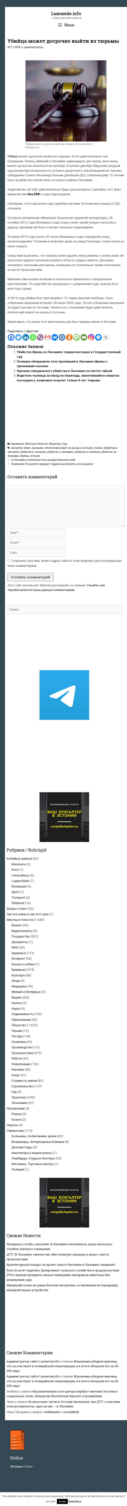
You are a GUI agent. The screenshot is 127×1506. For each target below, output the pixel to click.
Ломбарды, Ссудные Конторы (33, 1158)
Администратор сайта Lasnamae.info (33, 1361)
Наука (15, 1008)
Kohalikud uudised (19, 859)
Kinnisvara (18, 864)
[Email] (84, 337)
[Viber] (40, 337)
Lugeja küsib (20, 881)
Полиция (17, 1169)
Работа (16, 1058)
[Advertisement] (67, 411)
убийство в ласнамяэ (60, 451)
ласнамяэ (37, 447)
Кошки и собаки (23, 964)
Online (21, 1466)
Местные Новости (36, 443)
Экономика (19, 1103)
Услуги (16, 1119)
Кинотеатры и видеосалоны (31, 1153)
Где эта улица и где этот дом (27, 914)
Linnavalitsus (20, 875)
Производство (22, 1047)
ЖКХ (14, 947)
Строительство (22, 1086)
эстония (35, 455)
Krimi (15, 870)
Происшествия (22, 1053)
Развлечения (20, 1064)
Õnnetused (18, 886)
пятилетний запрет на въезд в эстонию (68, 447)
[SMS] (76, 337)
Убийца (12, 156)
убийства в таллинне (33, 451)
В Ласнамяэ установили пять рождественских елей (43, 459)
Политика (18, 1042)
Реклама (17, 1069)
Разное (16, 1114)
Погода (16, 1036)
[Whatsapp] (33, 337)
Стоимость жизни (24, 1081)
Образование (21, 1020)
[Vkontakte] (54, 337)
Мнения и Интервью (26, 992)
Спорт (15, 1075)
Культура (18, 975)
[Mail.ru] (62, 337)
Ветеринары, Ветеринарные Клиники (37, 1142)
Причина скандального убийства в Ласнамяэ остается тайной (64, 371)
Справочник (15, 1131)
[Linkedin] (25, 337)
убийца (24, 455)
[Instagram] (91, 337)
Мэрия (16, 997)
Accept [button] (62, 1501)
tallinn (27, 447)
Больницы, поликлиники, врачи (34, 1136)
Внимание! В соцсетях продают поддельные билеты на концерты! (52, 464)
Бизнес (16, 925)
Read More (74, 1501)
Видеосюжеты (21, 931)
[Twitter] (18, 337)
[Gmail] (47, 337)
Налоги (16, 1003)
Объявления (16, 1108)
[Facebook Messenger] (98, 337)
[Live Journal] (105, 337)
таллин (98, 447)
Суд (64, 443)
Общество (55, 443)
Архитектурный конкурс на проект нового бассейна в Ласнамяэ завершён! (61, 1265)
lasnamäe (16, 447)
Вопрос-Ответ (17, 909)
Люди (15, 981)
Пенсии (16, 1031)
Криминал (17, 443)
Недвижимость (22, 1014)
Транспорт (19, 1097)
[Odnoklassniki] (69, 337)
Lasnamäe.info (66, 13)
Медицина (18, 986)
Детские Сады (21, 1147)
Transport (18, 897)
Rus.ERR (34, 194)
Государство (20, 936)
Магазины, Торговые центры (32, 1164)
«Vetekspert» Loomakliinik (61, 1412)
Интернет (18, 958)
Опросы (12, 1125)
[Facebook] (11, 337)
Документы (19, 942)
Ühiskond (17, 903)
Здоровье (18, 953)
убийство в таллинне (87, 451)
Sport (15, 892)
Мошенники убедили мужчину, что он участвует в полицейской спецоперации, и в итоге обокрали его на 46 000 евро (62, 1366)
